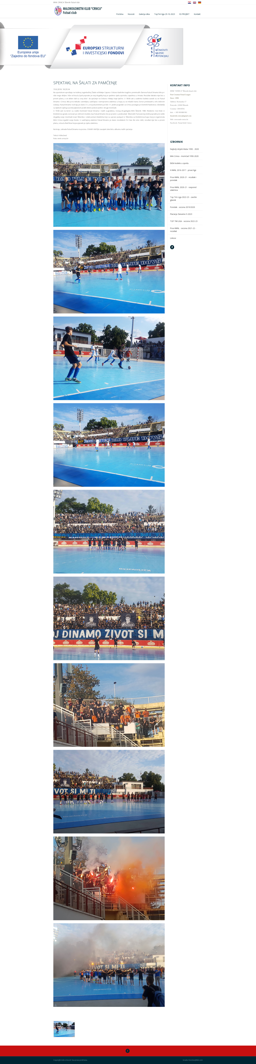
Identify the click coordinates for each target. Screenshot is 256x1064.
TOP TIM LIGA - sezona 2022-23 (183, 221)
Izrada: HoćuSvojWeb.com (193, 1060)
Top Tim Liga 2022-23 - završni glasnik (183, 198)
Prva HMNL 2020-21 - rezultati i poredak (183, 178)
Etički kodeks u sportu (179, 163)
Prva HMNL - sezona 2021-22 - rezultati (183, 229)
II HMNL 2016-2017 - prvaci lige (183, 170)
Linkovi (173, 238)
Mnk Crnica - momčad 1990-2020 (184, 156)
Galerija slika (144, 14)
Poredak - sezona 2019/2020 (182, 207)
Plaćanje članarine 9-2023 (181, 214)
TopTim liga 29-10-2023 (164, 14)
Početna (119, 14)
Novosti (131, 14)
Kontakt (197, 14)
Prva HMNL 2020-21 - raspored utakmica (183, 188)
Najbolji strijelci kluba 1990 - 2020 (184, 149)
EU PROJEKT (184, 14)
